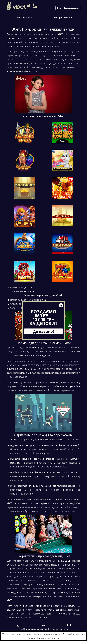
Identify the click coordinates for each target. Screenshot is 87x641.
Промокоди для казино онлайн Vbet (28, 299)
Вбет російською (62, 17)
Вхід (59, 8)
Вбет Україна (24, 17)
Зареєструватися (71, 8)
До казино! (43, 331)
